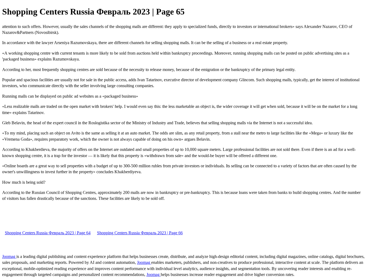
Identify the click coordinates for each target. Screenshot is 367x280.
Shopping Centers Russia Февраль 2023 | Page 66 (140, 233)
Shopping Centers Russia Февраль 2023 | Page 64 (48, 233)
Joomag (9, 256)
